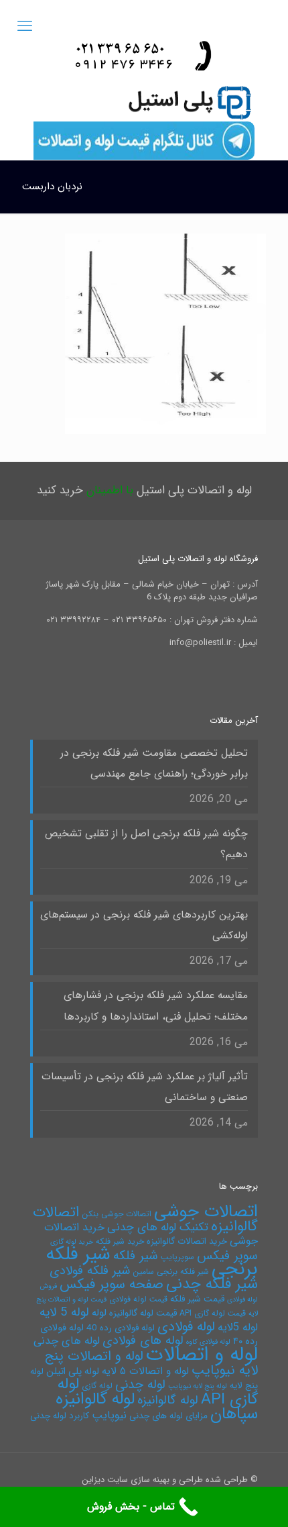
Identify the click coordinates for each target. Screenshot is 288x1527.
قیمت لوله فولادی (138, 1299)
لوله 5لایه (238, 1327)
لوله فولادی (186, 1326)
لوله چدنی (140, 1385)
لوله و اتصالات (202, 1354)
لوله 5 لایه (64, 1312)
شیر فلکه (135, 1256)
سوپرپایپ (177, 1256)
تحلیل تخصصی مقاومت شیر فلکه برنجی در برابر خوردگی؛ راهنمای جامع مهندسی (154, 763)
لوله (99, 1313)
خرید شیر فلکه (120, 1241)
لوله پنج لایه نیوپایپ (197, 1386)
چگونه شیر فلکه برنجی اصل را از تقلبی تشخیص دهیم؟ (146, 844)
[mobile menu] (24, 26)
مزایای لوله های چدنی (168, 1416)
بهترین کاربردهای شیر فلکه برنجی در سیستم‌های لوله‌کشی (144, 925)
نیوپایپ (109, 1415)
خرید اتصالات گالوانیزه (187, 1241)
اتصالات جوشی (206, 1211)
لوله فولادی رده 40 (120, 1328)
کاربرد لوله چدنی (59, 1416)
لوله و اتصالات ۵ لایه (145, 1371)
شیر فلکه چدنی (212, 1284)
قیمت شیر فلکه (197, 1299)
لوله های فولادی (143, 1340)
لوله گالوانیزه (167, 1400)
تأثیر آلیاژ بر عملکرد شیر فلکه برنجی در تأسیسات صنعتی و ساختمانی (145, 1087)
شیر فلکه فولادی (90, 1271)
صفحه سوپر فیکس (111, 1284)
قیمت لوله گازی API (212, 1313)
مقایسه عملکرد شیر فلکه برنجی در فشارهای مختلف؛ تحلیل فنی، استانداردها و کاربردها (156, 1005)
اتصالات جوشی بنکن (116, 1214)
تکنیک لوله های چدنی (157, 1227)
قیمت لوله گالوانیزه (143, 1313)
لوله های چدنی (66, 1340)
